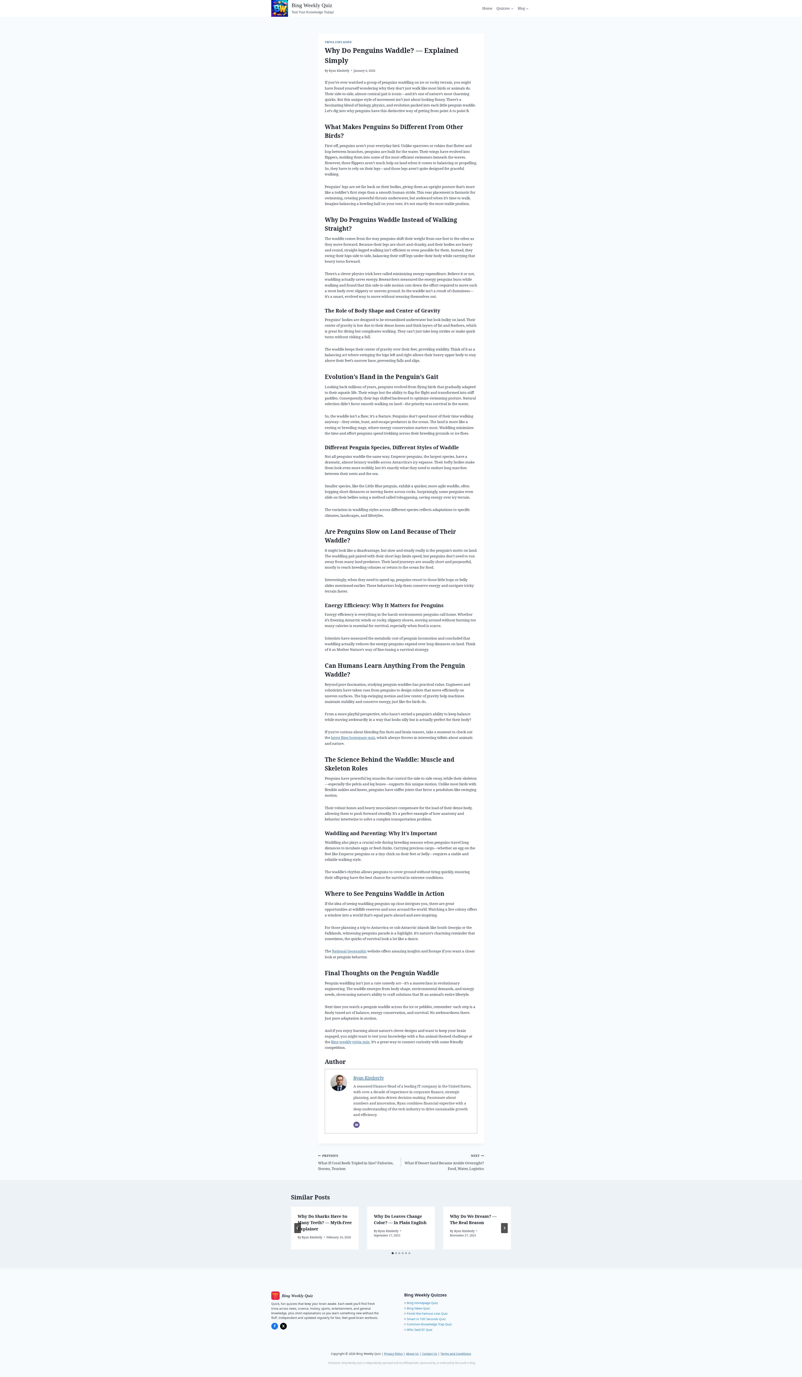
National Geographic (349, 951)
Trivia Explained (338, 42)
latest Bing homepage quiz (353, 737)
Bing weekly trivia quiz (350, 1041)
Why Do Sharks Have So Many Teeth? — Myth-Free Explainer (325, 1222)
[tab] (393, 1253)
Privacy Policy (393, 1354)
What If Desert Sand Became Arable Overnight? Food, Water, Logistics (444, 1162)
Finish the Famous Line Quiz (427, 1313)
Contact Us (429, 1354)
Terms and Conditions (455, 1354)
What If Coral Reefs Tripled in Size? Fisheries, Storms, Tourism (355, 1162)
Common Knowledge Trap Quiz (429, 1324)
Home (487, 8)
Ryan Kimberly (339, 71)
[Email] (356, 1125)
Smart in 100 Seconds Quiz (426, 1319)
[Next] (504, 1228)
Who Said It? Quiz (419, 1329)
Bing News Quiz (418, 1308)
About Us (412, 1354)
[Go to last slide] (297, 1228)
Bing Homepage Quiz (422, 1303)
